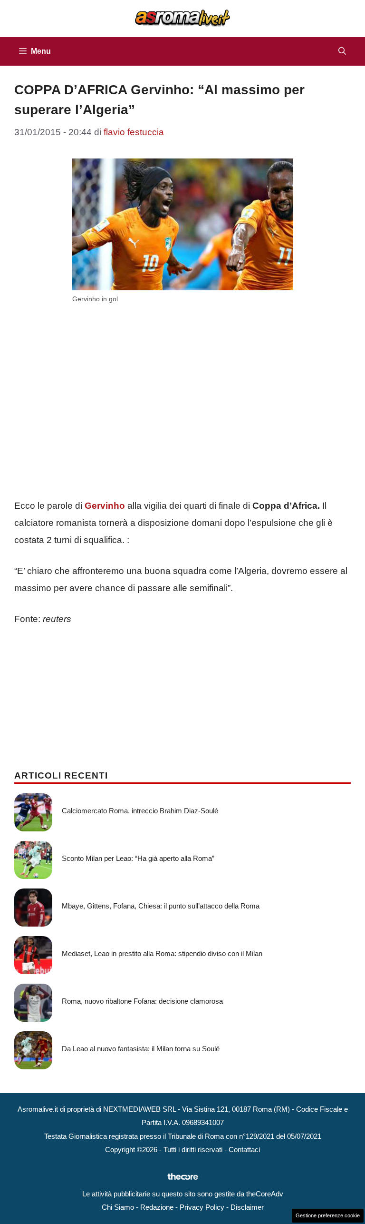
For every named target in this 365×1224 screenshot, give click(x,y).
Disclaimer (247, 1207)
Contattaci (244, 1149)
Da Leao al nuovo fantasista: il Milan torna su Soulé (141, 1049)
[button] (342, 51)
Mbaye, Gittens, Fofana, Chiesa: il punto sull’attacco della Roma (160, 906)
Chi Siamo (118, 1207)
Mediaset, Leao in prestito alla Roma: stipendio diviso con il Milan (162, 953)
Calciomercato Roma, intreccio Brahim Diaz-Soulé (140, 811)
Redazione (156, 1207)
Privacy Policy (202, 1207)
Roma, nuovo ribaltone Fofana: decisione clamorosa (142, 1001)
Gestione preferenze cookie (328, 1215)
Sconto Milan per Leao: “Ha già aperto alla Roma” (138, 858)
